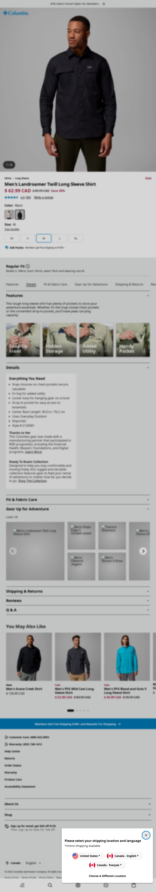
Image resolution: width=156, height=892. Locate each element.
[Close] (146, 835)
